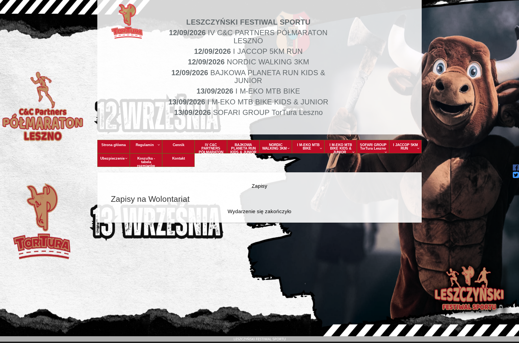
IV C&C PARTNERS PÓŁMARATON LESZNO (211, 148)
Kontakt (178, 158)
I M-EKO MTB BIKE (308, 146)
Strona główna (113, 145)
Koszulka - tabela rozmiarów (146, 161)
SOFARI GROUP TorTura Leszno (373, 146)
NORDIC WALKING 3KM (274, 146)
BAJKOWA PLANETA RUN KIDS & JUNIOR (243, 148)
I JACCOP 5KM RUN (405, 146)
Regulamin (145, 145)
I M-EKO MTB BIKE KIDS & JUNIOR (341, 148)
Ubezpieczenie (112, 158)
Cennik (178, 145)
